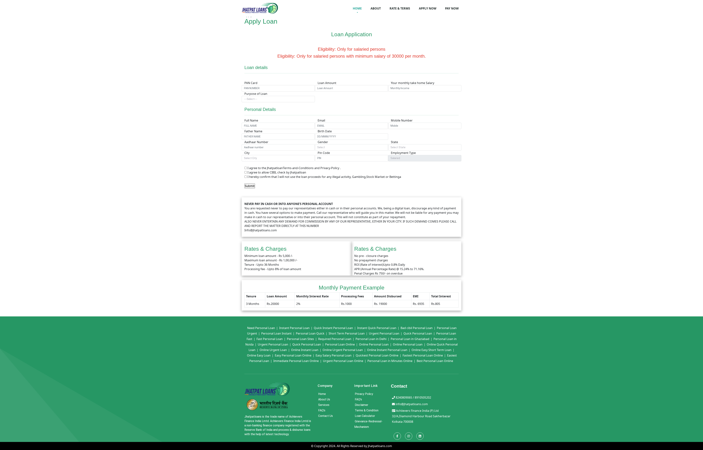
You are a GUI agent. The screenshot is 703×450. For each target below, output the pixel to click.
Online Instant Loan (304, 350)
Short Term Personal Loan (347, 333)
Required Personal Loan (334, 339)
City (247, 153)
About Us (324, 399)
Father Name (253, 131)
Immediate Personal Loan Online (296, 361)
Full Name (251, 120)
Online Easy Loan (259, 355)
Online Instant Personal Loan (387, 350)
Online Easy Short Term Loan (431, 350)
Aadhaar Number (256, 142)
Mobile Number (402, 120)
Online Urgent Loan (273, 350)
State (394, 142)
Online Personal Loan (374, 344)
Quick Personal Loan (417, 333)
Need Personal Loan (261, 328)
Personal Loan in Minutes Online (389, 361)
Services (323, 405)
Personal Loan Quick (310, 333)
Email (321, 120)
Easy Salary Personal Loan (334, 355)
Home (322, 394)
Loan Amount (327, 83)
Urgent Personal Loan (384, 333)
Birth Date (325, 131)
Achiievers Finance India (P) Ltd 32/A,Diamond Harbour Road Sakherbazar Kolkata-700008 (421, 416)
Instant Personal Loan (294, 328)
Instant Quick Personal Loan (376, 328)
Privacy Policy (364, 394)
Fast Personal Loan (269, 339)
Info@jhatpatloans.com (260, 230)
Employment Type (403, 153)
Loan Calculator (365, 416)
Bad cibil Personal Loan (417, 328)
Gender (323, 142)
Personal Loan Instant (276, 333)
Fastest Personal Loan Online (423, 355)
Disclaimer (361, 405)
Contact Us (325, 416)
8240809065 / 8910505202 (413, 397)
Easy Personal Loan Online (293, 355)
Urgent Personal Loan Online (343, 361)
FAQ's (321, 410)
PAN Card (250, 83)
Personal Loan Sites (300, 339)
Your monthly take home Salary (412, 83)
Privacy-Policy (329, 168)
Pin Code (324, 153)
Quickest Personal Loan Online (377, 355)
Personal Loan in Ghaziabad (410, 339)
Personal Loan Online (340, 344)
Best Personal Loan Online (435, 361)
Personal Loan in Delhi (371, 339)
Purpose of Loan (255, 94)
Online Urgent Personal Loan (343, 350)
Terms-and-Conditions (298, 168)
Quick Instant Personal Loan (333, 328)
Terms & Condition (366, 410)
